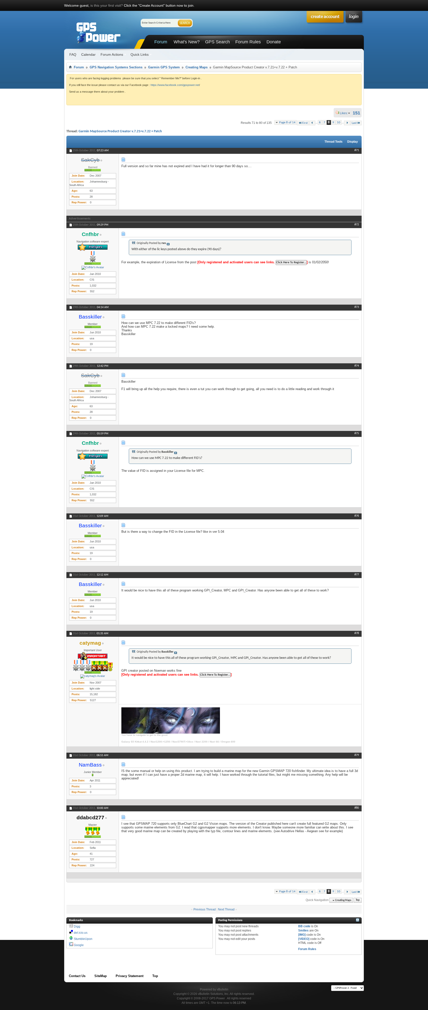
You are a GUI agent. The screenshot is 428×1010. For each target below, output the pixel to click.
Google (79, 945)
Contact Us (77, 976)
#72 (356, 224)
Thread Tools (333, 141)
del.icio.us (80, 932)
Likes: (345, 113)
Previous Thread (204, 909)
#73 (356, 307)
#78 (356, 633)
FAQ (72, 54)
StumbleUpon (83, 939)
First (305, 123)
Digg (77, 926)
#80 (356, 807)
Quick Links (140, 54)
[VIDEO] (303, 939)
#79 (356, 755)
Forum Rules (248, 41)
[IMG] (302, 934)
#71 (356, 150)
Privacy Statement (129, 976)
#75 (356, 433)
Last (354, 123)
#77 (356, 574)
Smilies (303, 930)
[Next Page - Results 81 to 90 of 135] (347, 123)
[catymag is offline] (92, 676)
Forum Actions (112, 54)
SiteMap (100, 976)
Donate (274, 41)
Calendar (88, 54)
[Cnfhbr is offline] (92, 268)
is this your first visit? (106, 5)
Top (358, 900)
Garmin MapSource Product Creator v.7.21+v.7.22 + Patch (120, 131)
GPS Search (217, 41)
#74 (356, 365)
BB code (304, 926)
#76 (356, 515)
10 (338, 122)
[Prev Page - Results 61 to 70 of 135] (312, 123)
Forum (160, 41)
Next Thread (226, 909)
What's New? (187, 41)
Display (352, 141)
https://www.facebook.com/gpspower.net (175, 84)
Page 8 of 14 (287, 122)
